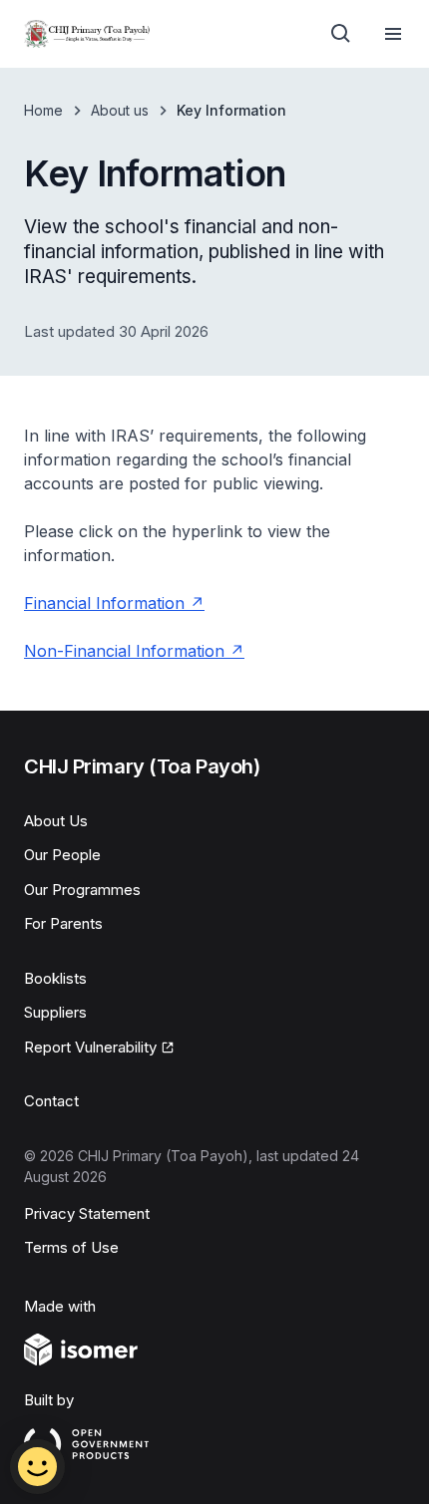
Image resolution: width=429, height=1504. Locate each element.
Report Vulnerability (90, 1047)
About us (120, 110)
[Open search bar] (341, 34)
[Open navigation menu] (393, 34)
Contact (51, 1100)
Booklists (55, 978)
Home (43, 110)
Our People (62, 854)
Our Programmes (82, 889)
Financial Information (104, 603)
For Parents (63, 923)
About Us (56, 820)
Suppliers (55, 1012)
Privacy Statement (87, 1213)
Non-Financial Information (124, 651)
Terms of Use (71, 1247)
